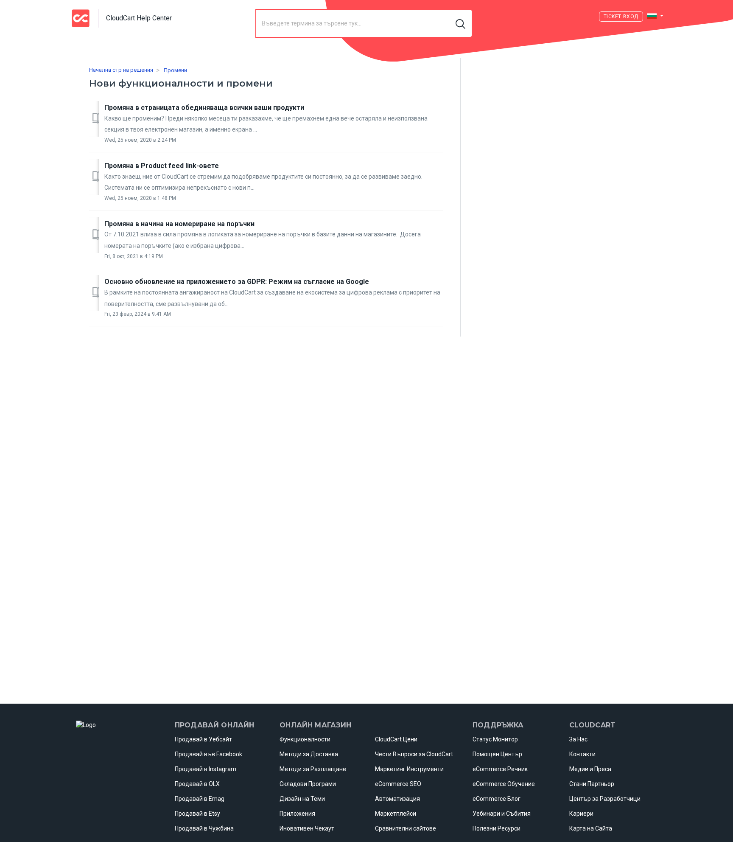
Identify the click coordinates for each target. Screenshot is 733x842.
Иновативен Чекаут (307, 828)
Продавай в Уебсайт (203, 739)
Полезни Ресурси (496, 828)
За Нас (578, 739)
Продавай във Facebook (208, 754)
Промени (175, 70)
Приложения (297, 813)
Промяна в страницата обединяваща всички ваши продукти (204, 108)
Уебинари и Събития (502, 813)
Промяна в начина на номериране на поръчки (179, 224)
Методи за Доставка (309, 754)
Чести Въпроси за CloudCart (414, 754)
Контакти (582, 754)
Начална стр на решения (121, 70)
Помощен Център (497, 754)
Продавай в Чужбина (204, 828)
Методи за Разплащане (313, 769)
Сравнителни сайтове (405, 828)
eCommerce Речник (500, 769)
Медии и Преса (590, 769)
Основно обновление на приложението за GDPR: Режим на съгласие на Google (236, 282)
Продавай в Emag (199, 798)
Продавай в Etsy (197, 813)
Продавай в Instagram (205, 769)
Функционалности (305, 739)
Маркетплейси (395, 813)
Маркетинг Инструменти (409, 769)
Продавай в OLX (197, 783)
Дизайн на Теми (302, 798)
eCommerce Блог (496, 798)
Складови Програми (308, 783)
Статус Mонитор (495, 739)
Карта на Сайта (590, 828)
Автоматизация (397, 798)
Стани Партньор (591, 783)
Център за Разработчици (605, 798)
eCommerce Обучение (504, 783)
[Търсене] (461, 23)
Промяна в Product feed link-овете (161, 166)
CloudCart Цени (396, 739)
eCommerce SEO (398, 783)
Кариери (581, 813)
